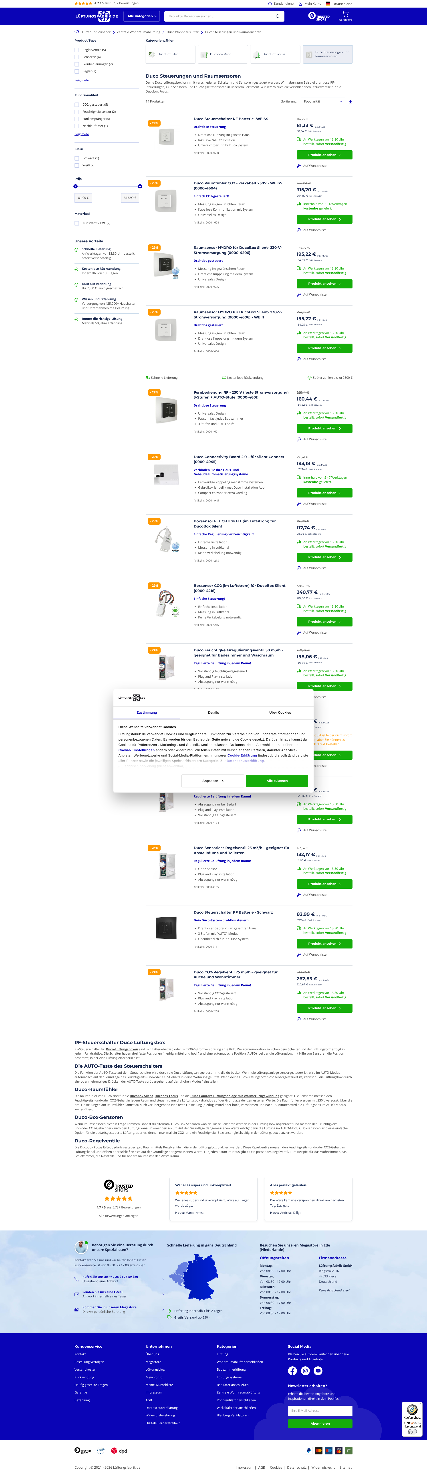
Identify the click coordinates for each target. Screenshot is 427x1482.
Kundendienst (284, 4)
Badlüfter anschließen (233, 1385)
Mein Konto (312, 4)
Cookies (276, 1467)
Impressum (154, 1392)
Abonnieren (320, 1424)
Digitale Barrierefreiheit (163, 1423)
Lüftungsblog (155, 1369)
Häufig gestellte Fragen (91, 1385)
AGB (149, 1400)
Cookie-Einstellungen (137, 750)
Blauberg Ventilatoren (233, 1415)
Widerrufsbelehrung (160, 1415)
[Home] (78, 32)
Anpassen (210, 781)
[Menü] (420, 1404)
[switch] (412, 1431)
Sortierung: (289, 101)
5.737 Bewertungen (127, 1207)
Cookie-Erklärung (242, 755)
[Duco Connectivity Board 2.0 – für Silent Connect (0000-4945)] (166, 483)
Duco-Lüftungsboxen (122, 1049)
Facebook (292, 1370)
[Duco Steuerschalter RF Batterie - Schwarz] (166, 935)
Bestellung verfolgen (89, 1362)
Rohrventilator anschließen (236, 1400)
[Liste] (350, 102)
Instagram (305, 1370)
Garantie (81, 1392)
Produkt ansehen (322, 155)
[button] (324, 165)
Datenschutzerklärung (245, 761)
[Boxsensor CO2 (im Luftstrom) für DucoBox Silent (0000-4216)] (166, 612)
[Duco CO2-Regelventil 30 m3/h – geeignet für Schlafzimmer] (166, 810)
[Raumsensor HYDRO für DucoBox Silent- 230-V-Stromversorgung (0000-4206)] (166, 274)
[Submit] (277, 16)
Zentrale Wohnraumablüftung (238, 1392)
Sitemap (346, 1467)
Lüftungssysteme (229, 1377)
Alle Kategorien (140, 16)
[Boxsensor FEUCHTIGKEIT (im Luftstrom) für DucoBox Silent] (166, 547)
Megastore (153, 1362)
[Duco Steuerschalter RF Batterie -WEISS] (166, 145)
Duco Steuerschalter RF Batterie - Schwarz (233, 912)
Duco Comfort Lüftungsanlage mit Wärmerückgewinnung (234, 1096)
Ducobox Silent (141, 1096)
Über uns (152, 1354)
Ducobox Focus (166, 1096)
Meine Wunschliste (159, 1385)
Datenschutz (296, 1467)
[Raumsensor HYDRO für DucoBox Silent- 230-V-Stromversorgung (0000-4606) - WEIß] (166, 338)
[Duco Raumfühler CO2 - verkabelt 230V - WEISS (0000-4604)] (166, 209)
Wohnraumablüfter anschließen (240, 1362)
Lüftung (222, 1354)
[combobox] (224, 16)
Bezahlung (82, 1400)
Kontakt (80, 1354)
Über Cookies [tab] (280, 712)
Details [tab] (213, 712)
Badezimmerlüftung (231, 1369)
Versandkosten (85, 1369)
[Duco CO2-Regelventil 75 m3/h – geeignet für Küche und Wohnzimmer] (166, 998)
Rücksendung (84, 1377)
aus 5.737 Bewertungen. (117, 3)
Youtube (318, 1370)
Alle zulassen (277, 781)
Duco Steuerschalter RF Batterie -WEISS (231, 119)
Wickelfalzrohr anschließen (236, 1408)
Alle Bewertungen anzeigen (118, 1216)
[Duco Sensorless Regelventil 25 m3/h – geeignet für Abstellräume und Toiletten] (166, 874)
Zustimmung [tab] (147, 712)
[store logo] (97, 16)
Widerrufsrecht (323, 1467)
